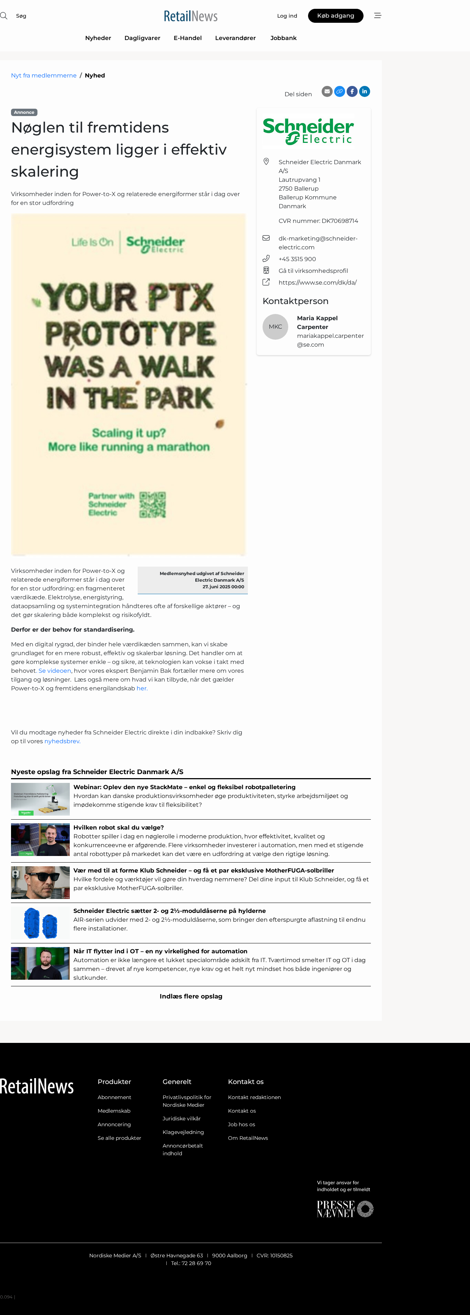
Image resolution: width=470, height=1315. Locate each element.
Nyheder (98, 38)
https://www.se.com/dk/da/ (318, 282)
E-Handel (188, 38)
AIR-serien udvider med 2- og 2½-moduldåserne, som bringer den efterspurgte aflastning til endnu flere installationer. (219, 919)
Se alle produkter (119, 1138)
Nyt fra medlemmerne (44, 75)
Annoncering (114, 1124)
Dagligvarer (142, 38)
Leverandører (236, 38)
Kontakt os (242, 1111)
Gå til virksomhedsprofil (313, 270)
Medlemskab (114, 1111)
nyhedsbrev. (63, 741)
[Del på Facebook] (352, 91)
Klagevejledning (183, 1132)
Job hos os (241, 1124)
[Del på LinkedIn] (364, 91)
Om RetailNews (248, 1138)
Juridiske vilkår (182, 1118)
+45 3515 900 (297, 259)
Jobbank (284, 38)
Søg (21, 15)
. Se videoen (53, 670)
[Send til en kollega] (327, 91)
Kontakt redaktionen (254, 1097)
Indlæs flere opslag (191, 996)
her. (141, 688)
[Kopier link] (339, 91)
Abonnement (114, 1097)
